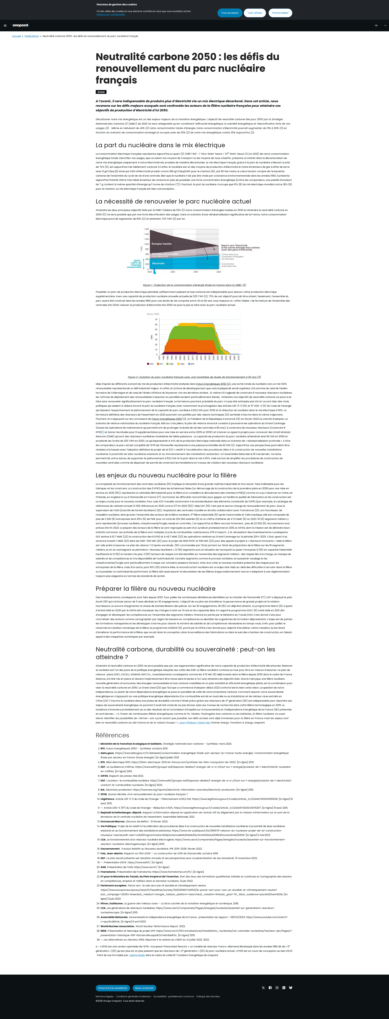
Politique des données (208, 996)
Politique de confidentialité (111, 14)
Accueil (16, 36)
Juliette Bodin (137, 955)
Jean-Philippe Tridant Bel (194, 722)
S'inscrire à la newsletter (112, 988)
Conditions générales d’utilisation (133, 996)
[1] (103, 432)
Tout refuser (255, 13)
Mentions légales (105, 996)
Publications (31, 36)
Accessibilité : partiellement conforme (173, 996)
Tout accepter (230, 13)
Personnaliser (280, 13)
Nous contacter (144, 988)
